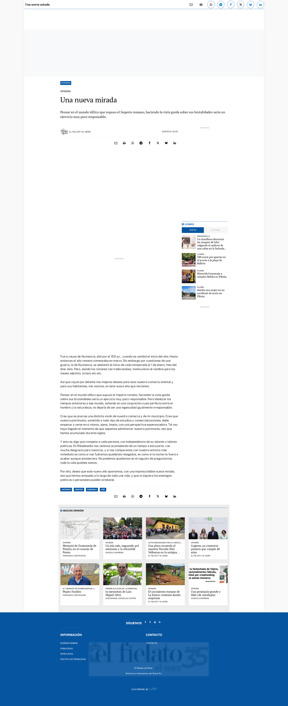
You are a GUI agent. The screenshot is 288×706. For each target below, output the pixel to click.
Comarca (92, 490)
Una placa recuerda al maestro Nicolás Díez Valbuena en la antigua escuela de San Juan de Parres (162, 552)
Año (103, 490)
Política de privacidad (73, 659)
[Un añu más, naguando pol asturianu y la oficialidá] (122, 528)
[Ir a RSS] (159, 622)
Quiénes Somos (69, 643)
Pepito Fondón (72, 591)
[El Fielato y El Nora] (64, 131)
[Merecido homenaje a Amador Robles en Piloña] (189, 276)
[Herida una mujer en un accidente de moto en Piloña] (189, 293)
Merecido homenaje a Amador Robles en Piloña (211, 275)
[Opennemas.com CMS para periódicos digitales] (144, 689)
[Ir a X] (150, 622)
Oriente (79, 490)
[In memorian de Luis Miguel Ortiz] (122, 574)
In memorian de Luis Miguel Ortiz (118, 593)
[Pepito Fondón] (79, 574)
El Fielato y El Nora (80, 132)
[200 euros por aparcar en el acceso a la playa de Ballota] (189, 260)
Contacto (151, 643)
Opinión (66, 82)
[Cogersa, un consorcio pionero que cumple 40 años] (208, 528)
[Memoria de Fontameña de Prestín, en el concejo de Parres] (79, 528)
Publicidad (66, 648)
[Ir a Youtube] (155, 622)
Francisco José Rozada (74, 556)
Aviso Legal (67, 654)
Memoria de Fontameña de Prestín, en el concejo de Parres (79, 549)
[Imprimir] (201, 4)
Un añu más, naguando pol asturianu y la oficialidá (122, 547)
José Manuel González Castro (120, 598)
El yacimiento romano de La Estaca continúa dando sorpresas (164, 595)
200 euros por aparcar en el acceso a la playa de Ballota (211, 260)
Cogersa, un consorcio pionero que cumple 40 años (205, 549)
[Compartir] (210, 4)
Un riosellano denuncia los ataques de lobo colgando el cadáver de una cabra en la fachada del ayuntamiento (210, 244)
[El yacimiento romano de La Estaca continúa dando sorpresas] (165, 574)
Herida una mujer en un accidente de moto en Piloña (211, 293)
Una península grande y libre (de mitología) (206, 593)
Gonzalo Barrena (114, 553)
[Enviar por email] (191, 4)
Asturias (66, 490)
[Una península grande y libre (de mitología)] (208, 574)
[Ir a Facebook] (145, 622)
